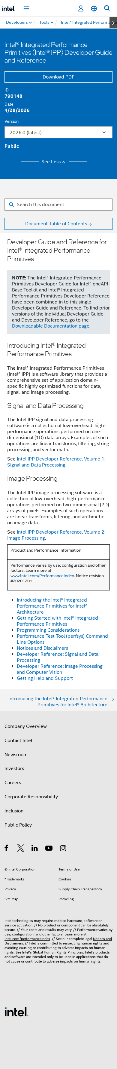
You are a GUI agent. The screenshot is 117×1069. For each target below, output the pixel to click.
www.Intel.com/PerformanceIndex (42, 575)
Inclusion (13, 811)
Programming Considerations (48, 630)
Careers (12, 783)
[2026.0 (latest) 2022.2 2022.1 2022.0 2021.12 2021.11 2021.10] (58, 132)
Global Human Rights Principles (58, 952)
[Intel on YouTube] (49, 849)
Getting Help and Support (45, 678)
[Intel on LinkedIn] (35, 849)
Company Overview (25, 726)
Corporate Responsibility (31, 797)
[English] (93, 8)
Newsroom (16, 755)
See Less (51, 162)
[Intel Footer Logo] (16, 1012)
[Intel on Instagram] (63, 849)
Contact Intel (18, 741)
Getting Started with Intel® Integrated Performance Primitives (57, 621)
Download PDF (58, 77)
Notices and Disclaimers (42, 648)
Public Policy (18, 825)
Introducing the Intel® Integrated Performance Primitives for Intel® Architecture (52, 606)
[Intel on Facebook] (6, 849)
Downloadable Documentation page (50, 326)
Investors (14, 769)
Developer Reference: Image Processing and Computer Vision (60, 669)
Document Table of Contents (56, 224)
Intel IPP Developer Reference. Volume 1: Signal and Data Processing (56, 462)
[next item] (113, 22)
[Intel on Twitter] (21, 849)
